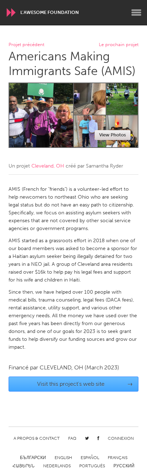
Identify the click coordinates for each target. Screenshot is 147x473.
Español (90, 457)
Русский (124, 465)
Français (117, 457)
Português (92, 465)
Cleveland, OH (47, 166)
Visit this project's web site (85, 383)
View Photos (112, 135)
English (63, 457)
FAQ (72, 438)
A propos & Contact (37, 438)
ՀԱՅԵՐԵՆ (23, 465)
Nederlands (57, 465)
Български (33, 457)
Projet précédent (26, 45)
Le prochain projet (118, 45)
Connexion (121, 438)
